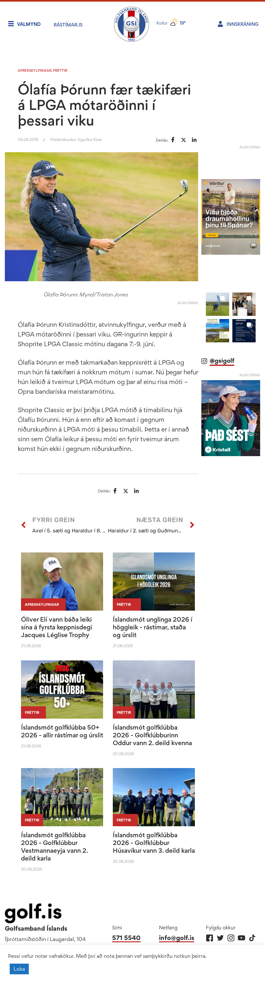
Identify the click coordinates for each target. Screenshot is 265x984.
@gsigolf (222, 360)
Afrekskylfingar (34, 70)
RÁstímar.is (68, 24)
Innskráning (243, 24)
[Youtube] (241, 938)
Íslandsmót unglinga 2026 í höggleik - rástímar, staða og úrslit (152, 627)
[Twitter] (220, 938)
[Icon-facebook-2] (209, 938)
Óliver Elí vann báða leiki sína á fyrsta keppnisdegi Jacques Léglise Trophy (56, 627)
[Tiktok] (252, 938)
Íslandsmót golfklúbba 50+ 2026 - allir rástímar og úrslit (62, 731)
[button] (217, 304)
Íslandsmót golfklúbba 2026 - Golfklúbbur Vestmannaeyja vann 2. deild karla (54, 846)
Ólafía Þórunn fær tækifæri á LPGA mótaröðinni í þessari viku (104, 104)
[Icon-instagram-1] (231, 938)
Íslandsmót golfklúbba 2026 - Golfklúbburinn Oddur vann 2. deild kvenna (152, 735)
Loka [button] (19, 969)
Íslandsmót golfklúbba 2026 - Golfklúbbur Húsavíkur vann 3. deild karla (154, 842)
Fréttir (60, 70)
